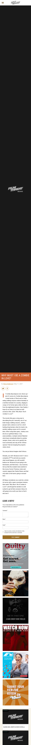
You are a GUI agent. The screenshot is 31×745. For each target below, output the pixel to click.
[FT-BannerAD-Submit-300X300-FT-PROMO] (15, 680)
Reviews (5, 710)
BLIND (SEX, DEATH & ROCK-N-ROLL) (14, 727)
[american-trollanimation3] (15, 571)
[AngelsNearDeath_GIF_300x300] (15, 626)
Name (4, 519)
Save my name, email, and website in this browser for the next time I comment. (14, 531)
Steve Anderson (8, 384)
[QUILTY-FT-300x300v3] (15, 544)
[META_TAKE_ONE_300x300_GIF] (15, 598)
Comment (5, 510)
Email (4, 525)
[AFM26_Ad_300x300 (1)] (15, 653)
